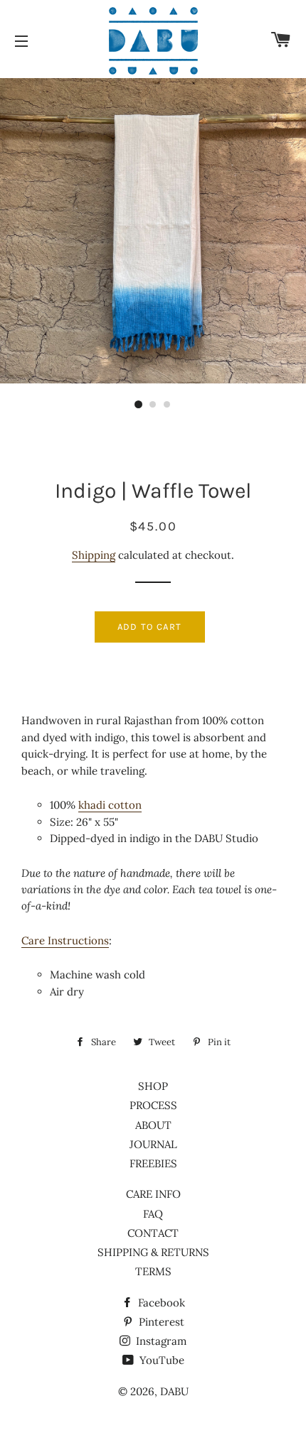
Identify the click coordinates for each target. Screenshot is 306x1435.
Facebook (160, 1302)
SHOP (153, 1086)
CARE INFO (153, 1194)
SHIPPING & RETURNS (153, 1252)
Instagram (159, 1341)
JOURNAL (153, 1144)
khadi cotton (110, 805)
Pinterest (160, 1321)
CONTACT (153, 1233)
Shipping (93, 555)
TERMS (153, 1271)
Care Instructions (65, 940)
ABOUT (153, 1125)
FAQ (153, 1214)
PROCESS (153, 1105)
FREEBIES (153, 1163)
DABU (174, 1391)
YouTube (160, 1360)
